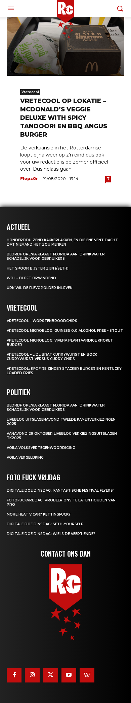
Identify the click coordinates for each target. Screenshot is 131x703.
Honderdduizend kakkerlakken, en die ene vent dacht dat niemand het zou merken (62, 242)
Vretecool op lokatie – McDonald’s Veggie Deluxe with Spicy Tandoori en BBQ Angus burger (63, 117)
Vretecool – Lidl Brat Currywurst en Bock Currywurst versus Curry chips (52, 356)
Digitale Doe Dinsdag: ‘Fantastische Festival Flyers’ (60, 490)
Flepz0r (29, 178)
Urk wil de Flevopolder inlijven (40, 288)
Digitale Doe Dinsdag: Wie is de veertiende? (51, 534)
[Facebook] (14, 675)
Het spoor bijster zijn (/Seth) (38, 268)
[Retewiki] (87, 675)
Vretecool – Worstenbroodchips (42, 321)
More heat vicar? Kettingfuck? (39, 514)
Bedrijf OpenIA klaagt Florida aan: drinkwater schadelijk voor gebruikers (56, 256)
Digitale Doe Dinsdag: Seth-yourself (45, 524)
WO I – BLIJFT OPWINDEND (31, 278)
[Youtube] (68, 675)
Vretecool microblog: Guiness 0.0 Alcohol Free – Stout (65, 330)
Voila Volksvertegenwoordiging (41, 448)
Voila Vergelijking (25, 457)
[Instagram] (32, 675)
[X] (50, 675)
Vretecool (30, 92)
